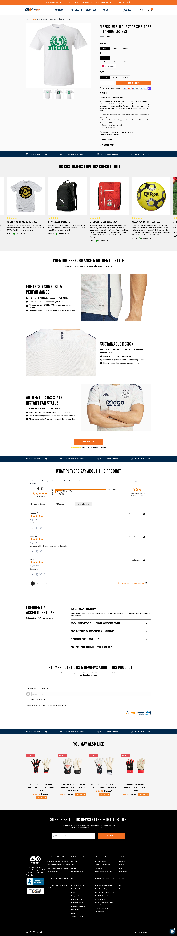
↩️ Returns (139, 918)
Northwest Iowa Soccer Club (104, 892)
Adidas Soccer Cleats (54, 871)
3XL (125, 61)
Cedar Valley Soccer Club (103, 871)
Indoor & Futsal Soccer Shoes (56, 882)
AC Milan (74, 861)
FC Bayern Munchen (78, 885)
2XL (115, 61)
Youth (105, 77)
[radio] (88, 489)
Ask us (119, 39)
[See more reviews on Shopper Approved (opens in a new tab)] (44, 528)
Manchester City (76, 899)
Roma (73, 913)
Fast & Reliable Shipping (38, 154)
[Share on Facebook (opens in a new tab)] (37, 528)
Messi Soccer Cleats (54, 875)
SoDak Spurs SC (100, 899)
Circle (125, 48)
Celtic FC (74, 875)
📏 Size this (139, 914)
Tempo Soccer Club (101, 908)
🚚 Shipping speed (152, 914)
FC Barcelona (75, 882)
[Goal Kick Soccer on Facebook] (30, 932)
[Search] (140, 10)
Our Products (60, 10)
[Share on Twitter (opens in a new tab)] (40, 528)
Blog (120, 885)
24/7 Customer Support (109, 154)
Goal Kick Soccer (144, 932)
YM (105, 58)
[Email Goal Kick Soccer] (26, 932)
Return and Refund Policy (127, 875)
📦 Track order (166, 914)
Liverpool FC (75, 896)
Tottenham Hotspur (77, 916)
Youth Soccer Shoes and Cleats (57, 868)
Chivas (73, 878)
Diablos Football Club (102, 875)
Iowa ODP (98, 882)
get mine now (88, 441)
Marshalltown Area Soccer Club (105, 885)
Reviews (122, 889)
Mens (115, 77)
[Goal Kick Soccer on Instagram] (33, 932)
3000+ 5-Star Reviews (142, 154)
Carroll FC (98, 868)
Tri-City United (100, 911)
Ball (104, 48)
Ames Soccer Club (101, 861)
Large (146, 58)
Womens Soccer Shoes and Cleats (58, 864)
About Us (122, 861)
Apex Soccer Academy (102, 864)
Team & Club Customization (73, 154)
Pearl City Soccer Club (102, 896)
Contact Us (104, 10)
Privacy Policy (123, 871)
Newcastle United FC (78, 906)
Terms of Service (124, 882)
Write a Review (83, 504)
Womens (125, 77)
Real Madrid (75, 909)
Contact (121, 864)
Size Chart (122, 878)
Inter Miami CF (76, 889)
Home (28, 19)
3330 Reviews (42, 497)
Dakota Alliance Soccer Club (104, 878)
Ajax (72, 864)
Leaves (115, 48)
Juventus (74, 892)
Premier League (76, 10)
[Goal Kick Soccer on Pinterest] (37, 932)
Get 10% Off (111, 836)
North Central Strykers (102, 889)
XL (105, 61)
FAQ (120, 868)
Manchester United (77, 902)
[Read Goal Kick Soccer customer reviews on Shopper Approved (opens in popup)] (35, 891)
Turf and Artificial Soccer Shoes (57, 878)
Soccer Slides (51, 891)
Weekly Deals (91, 10)
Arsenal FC (74, 868)
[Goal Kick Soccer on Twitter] (41, 932)
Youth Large (115, 58)
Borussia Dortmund (77, 871)
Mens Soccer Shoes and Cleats (57, 861)
